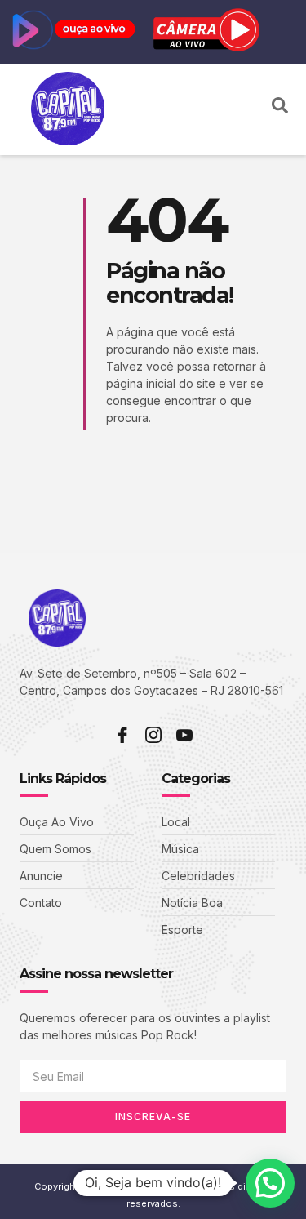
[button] (249, 109)
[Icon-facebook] (122, 735)
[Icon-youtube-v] (184, 735)
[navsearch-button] (280, 109)
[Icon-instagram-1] (153, 735)
